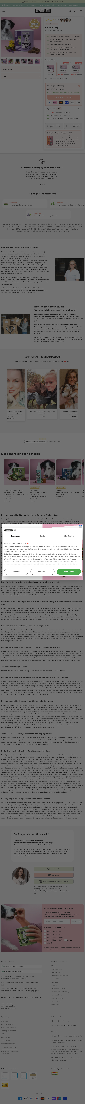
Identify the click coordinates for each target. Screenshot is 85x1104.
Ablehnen (16, 572)
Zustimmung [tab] (16, 536)
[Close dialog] (80, 526)
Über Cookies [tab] (69, 536)
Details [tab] (42, 536)
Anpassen (41, 572)
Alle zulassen (69, 572)
